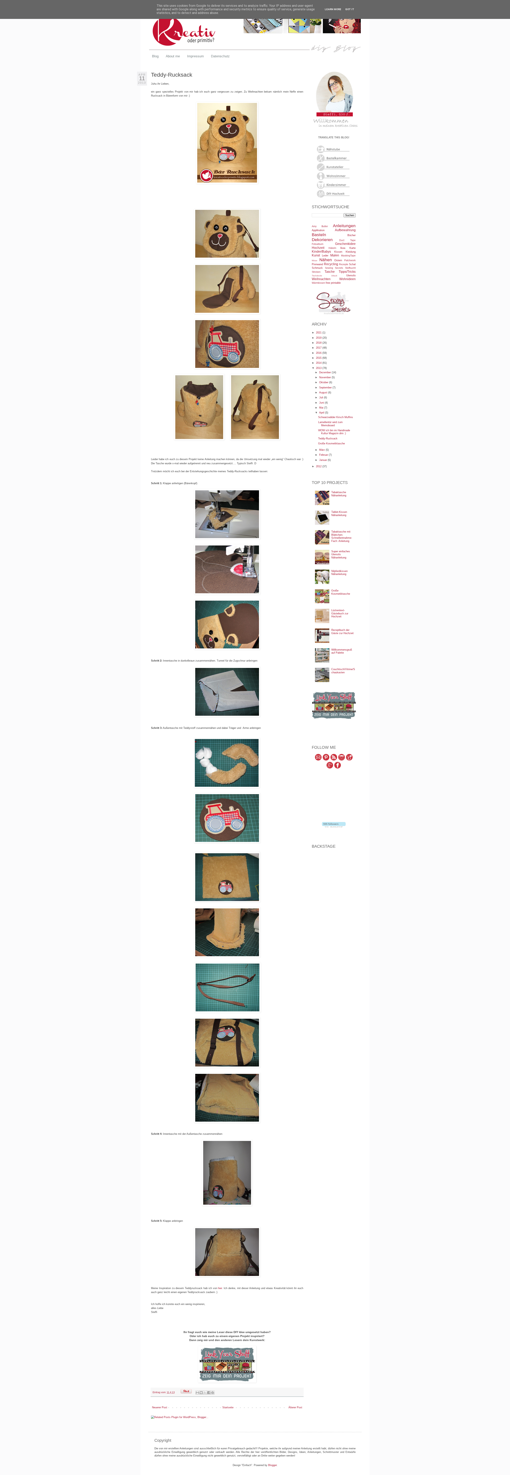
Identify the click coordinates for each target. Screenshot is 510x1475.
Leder (325, 255)
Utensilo (351, 275)
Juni (322, 402)
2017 (319, 347)
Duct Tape (347, 240)
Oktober (324, 382)
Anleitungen (344, 225)
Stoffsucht (350, 268)
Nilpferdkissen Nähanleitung (339, 573)
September (325, 387)
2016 (319, 352)
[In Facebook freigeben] (209, 1393)
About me (173, 56)
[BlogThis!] (201, 1393)
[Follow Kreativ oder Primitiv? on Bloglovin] (334, 826)
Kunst (316, 255)
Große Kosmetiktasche (331, 443)
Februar (324, 454)
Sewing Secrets (334, 268)
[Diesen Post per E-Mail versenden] (197, 1393)
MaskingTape (348, 255)
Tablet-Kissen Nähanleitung (339, 513)
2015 (319, 357)
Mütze (314, 260)
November (325, 377)
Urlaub (334, 276)
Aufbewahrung (345, 230)
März (322, 449)
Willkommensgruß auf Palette (341, 651)
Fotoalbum (317, 244)
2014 (319, 362)
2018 (319, 342)
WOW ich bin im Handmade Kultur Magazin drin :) (334, 432)
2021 (319, 332)
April (322, 412)
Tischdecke (317, 276)
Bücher (351, 235)
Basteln (319, 234)
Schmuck (317, 267)
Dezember (325, 372)
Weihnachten (321, 279)
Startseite (227, 1407)
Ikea (342, 247)
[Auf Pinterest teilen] (213, 1393)
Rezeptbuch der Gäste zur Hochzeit (342, 632)
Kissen (338, 251)
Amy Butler (320, 226)
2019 (319, 337)
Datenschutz (220, 56)
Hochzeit (318, 247)
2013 (319, 368)
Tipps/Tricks (347, 271)
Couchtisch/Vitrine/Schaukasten (343, 671)
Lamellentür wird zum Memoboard (330, 424)
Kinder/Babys (321, 251)
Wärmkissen (318, 283)
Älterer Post (295, 1407)
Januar (323, 459)
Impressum (195, 56)
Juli (321, 397)
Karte (352, 247)
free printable (333, 282)
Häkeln (332, 248)
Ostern (338, 260)
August (323, 392)
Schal (352, 264)
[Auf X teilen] (205, 1393)
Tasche (330, 271)
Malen (334, 255)
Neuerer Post (159, 1407)
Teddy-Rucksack (327, 438)
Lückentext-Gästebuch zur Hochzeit (339, 613)
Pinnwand (317, 264)
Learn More (333, 9)
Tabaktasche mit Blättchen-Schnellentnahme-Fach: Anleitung (341, 536)
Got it (349, 9)
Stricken (316, 272)
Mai (321, 407)
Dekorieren (322, 239)
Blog (155, 56)
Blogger (272, 1465)
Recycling (331, 264)
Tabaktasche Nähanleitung (338, 494)
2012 (319, 466)
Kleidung (351, 251)
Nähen (325, 259)
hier (220, 1288)
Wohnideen (347, 279)
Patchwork (350, 260)
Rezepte (343, 264)
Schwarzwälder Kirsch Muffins (335, 417)
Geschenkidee (345, 243)
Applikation (318, 230)
